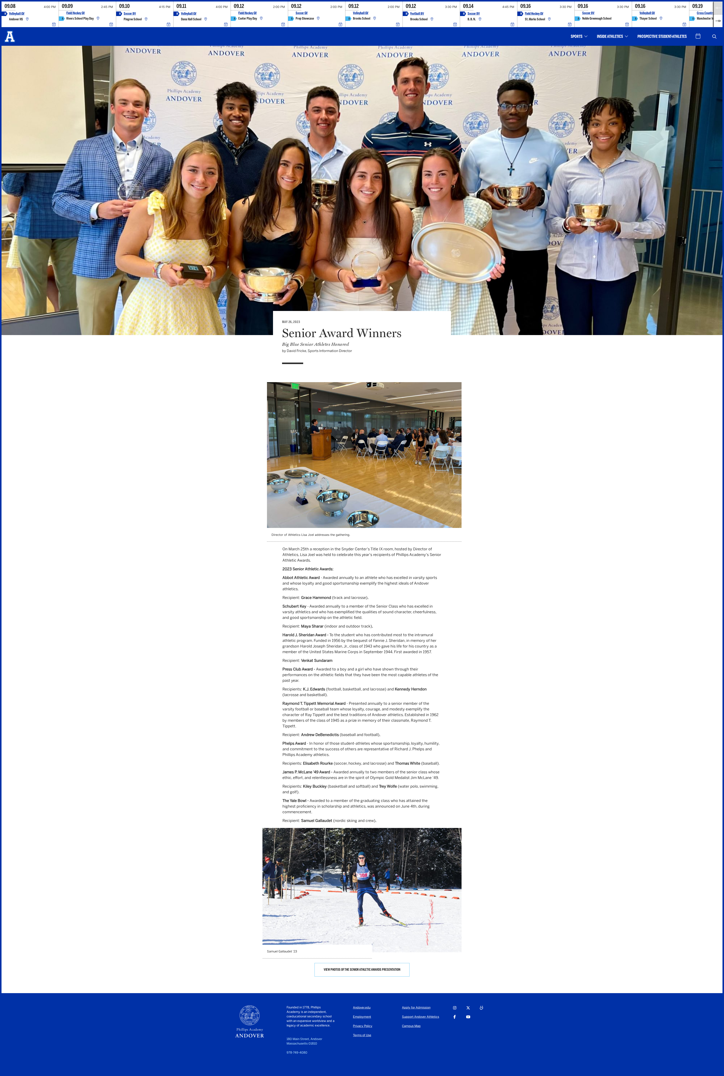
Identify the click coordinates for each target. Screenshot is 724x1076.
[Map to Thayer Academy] (661, 18)
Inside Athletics (610, 36)
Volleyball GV (17, 14)
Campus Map (411, 1026)
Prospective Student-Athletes (662, 36)
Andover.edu (361, 1007)
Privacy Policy (362, 1026)
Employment (362, 1017)
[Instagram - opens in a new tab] (454, 1009)
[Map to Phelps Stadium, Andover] (432, 19)
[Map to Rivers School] (98, 18)
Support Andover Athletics (420, 1017)
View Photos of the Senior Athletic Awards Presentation (362, 970)
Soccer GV (302, 13)
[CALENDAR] (698, 36)
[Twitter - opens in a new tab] (468, 1009)
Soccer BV (130, 14)
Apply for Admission (416, 1007)
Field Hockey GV (75, 13)
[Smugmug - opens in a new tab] (481, 1009)
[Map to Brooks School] (374, 18)
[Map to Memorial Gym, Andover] (27, 19)
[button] (714, 36)
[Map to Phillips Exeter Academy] (261, 18)
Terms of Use (362, 1035)
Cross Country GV (707, 13)
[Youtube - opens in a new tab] (468, 1018)
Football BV (417, 14)
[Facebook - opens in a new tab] (454, 1018)
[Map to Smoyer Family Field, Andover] (146, 19)
